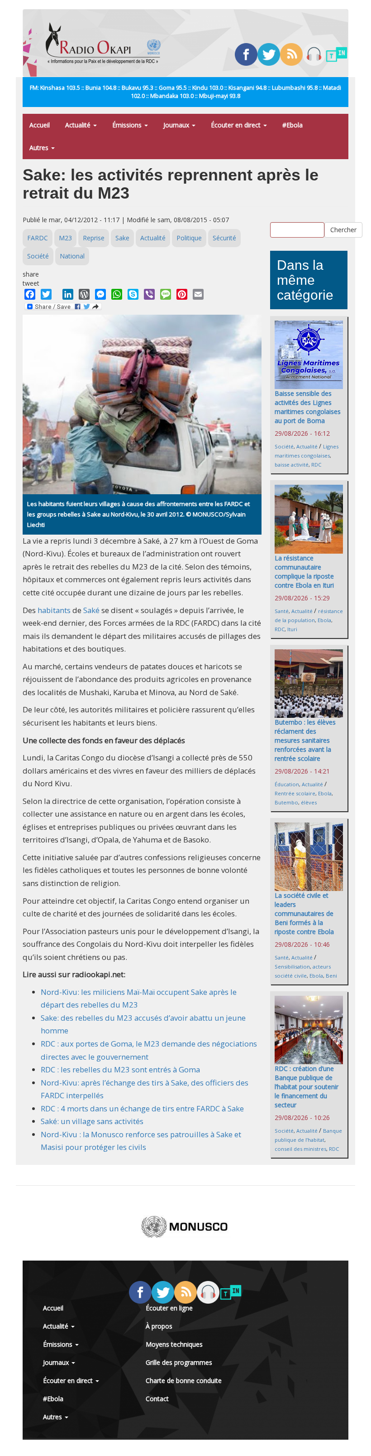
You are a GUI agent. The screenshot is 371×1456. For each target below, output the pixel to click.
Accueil (39, 125)
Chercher (343, 229)
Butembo (286, 802)
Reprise (94, 238)
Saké (91, 610)
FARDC (37, 238)
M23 (65, 238)
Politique (189, 238)
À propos (159, 1326)
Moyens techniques (174, 1344)
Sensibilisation (292, 966)
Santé (282, 611)
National (72, 256)
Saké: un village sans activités (92, 1121)
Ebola (324, 620)
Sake (122, 238)
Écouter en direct (236, 125)
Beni (331, 975)
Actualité (78, 125)
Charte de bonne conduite (184, 1380)
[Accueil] (106, 43)
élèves (309, 802)
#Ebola (292, 125)
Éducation (287, 784)
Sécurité (224, 238)
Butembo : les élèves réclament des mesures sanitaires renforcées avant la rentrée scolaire (305, 740)
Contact (157, 1398)
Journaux (177, 125)
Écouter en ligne (169, 1308)
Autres (39, 147)
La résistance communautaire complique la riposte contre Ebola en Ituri (304, 571)
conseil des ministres (300, 1148)
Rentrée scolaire (295, 793)
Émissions (127, 125)
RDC (316, 464)
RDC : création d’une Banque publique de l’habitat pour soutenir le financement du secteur (306, 1086)
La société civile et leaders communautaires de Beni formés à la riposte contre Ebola (304, 913)
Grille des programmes (179, 1362)
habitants (54, 610)
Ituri (292, 629)
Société (38, 256)
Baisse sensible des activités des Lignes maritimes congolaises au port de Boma (308, 407)
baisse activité (292, 464)
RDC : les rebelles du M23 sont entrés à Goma (120, 1069)
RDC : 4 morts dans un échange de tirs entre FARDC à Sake (142, 1108)
